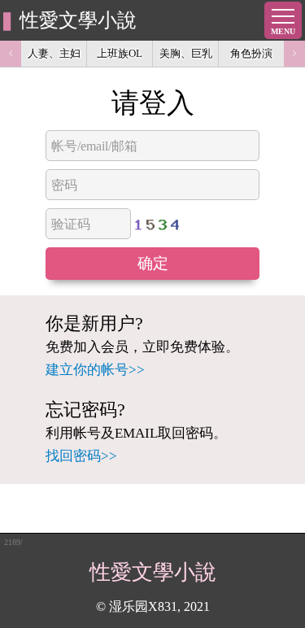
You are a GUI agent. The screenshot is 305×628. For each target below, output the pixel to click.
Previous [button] (10, 54)
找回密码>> (81, 456)
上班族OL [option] (119, 53)
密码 (64, 185)
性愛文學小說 (78, 20)
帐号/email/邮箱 (94, 146)
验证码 (70, 224)
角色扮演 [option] (251, 53)
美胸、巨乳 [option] (185, 53)
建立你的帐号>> (95, 369)
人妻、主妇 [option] (54, 53)
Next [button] (294, 54)
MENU (283, 31)
